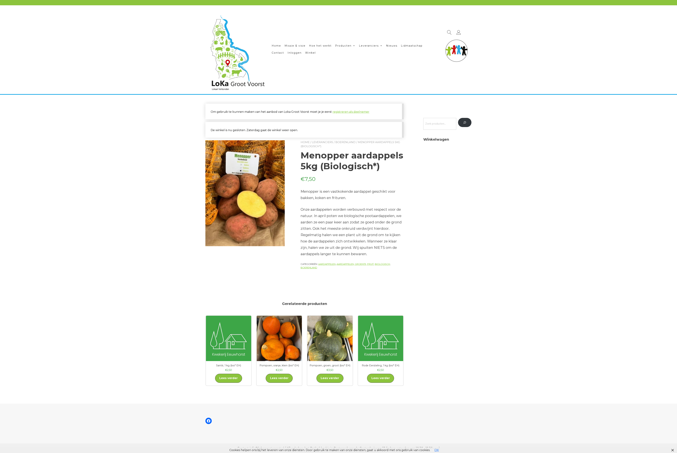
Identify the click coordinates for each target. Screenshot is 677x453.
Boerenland (345, 142)
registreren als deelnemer (351, 111)
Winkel (310, 52)
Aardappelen (327, 264)
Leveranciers (369, 45)
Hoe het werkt (320, 45)
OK (436, 450)
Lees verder (228, 378)
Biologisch (382, 264)
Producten (343, 45)
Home (276, 45)
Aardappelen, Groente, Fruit (355, 264)
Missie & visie (295, 45)
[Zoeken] (464, 122)
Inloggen (295, 52)
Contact (278, 52)
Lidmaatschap (412, 45)
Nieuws (391, 45)
